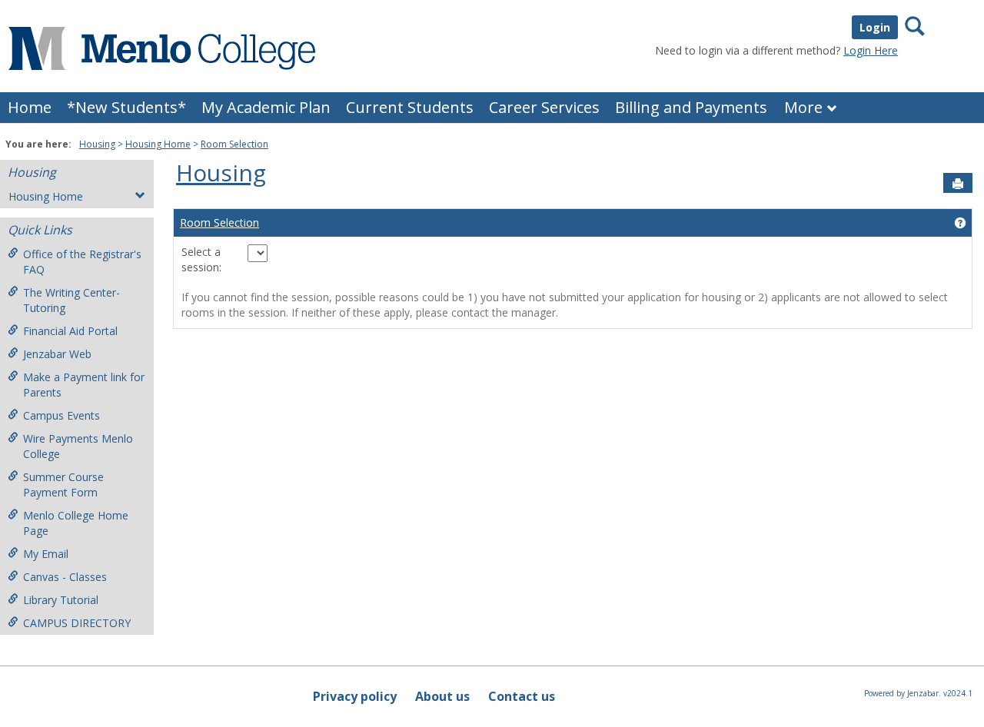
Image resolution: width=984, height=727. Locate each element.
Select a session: (210, 259)
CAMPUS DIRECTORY (77, 623)
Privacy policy (355, 696)
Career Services (544, 107)
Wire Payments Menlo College (78, 446)
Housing (97, 144)
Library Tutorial (60, 600)
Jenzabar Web (57, 354)
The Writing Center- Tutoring (71, 300)
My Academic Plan (266, 107)
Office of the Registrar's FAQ (82, 262)
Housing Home (158, 144)
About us (442, 696)
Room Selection (234, 144)
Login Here (870, 50)
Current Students (410, 107)
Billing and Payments (691, 107)
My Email (45, 553)
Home (30, 107)
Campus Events (61, 415)
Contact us (521, 696)
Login (874, 27)
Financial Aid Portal (70, 331)
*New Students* (126, 107)
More (803, 107)
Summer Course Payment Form (63, 485)
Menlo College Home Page (75, 523)
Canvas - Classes (65, 576)
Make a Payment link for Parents (84, 385)
